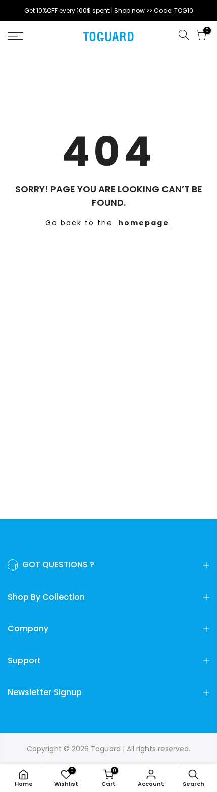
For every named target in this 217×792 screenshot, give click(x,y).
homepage (143, 223)
